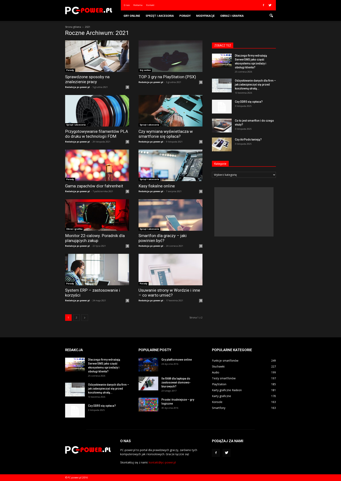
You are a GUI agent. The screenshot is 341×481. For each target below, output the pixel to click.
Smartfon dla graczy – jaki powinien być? (163, 238)
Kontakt (150, 5)
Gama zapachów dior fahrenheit (94, 186)
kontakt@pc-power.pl (162, 462)
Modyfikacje (205, 16)
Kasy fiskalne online (157, 186)
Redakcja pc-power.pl (77, 87)
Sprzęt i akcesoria (160, 16)
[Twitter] (270, 5)
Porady (185, 16)
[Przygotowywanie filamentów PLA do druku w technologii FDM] (97, 111)
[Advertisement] (244, 211)
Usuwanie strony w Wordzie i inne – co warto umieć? (169, 293)
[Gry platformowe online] (148, 364)
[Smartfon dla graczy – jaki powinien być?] (170, 215)
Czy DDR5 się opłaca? (249, 101)
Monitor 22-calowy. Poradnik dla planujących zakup (95, 238)
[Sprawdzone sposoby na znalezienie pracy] (97, 56)
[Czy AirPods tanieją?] (222, 144)
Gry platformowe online (176, 359)
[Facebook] (263, 5)
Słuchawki (218, 366)
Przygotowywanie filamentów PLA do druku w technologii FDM (96, 134)
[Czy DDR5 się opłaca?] (222, 107)
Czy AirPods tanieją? (248, 139)
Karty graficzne (221, 396)
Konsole (217, 402)
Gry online (132, 16)
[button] (271, 15)
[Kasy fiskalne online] (170, 165)
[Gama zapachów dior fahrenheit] (97, 165)
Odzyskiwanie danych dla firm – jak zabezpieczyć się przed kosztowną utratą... (255, 84)
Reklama (137, 5)
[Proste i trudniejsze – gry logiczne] (148, 404)
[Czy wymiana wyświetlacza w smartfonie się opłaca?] (170, 111)
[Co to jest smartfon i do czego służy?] (222, 125)
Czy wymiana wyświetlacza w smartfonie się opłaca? (166, 134)
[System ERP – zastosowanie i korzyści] (97, 269)
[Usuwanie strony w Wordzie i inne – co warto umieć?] (170, 269)
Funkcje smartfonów (225, 360)
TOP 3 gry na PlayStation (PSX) (167, 76)
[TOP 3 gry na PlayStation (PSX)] (170, 56)
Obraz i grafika (232, 16)
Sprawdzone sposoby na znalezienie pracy (87, 79)
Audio (215, 372)
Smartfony (218, 408)
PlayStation (219, 384)
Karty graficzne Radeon (227, 390)
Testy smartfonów (224, 378)
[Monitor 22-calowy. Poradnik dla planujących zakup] (97, 215)
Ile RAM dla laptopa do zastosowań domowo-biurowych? (176, 382)
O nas (127, 5)
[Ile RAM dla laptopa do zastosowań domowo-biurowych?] (148, 383)
